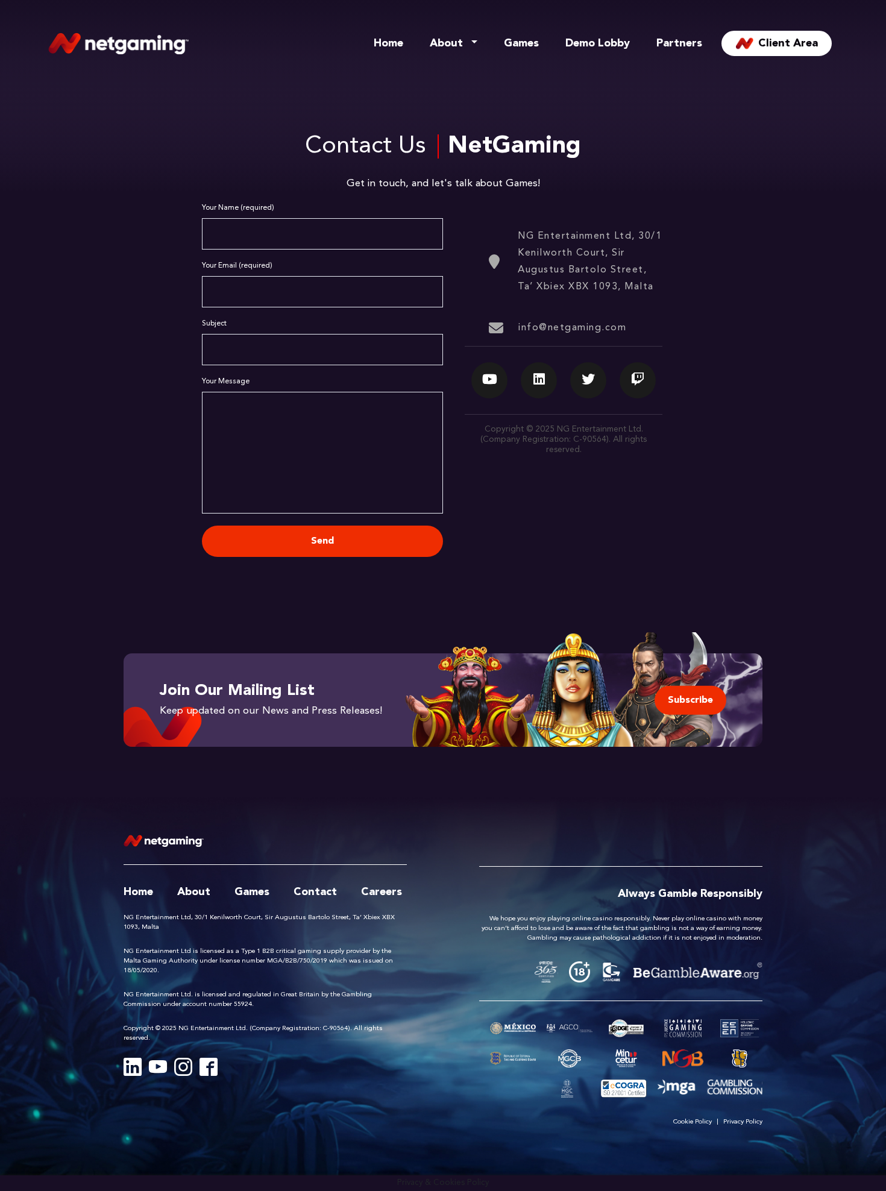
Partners (679, 43)
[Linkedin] (133, 1067)
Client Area (788, 43)
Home (388, 43)
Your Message (226, 381)
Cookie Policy (692, 1122)
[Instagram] (183, 1067)
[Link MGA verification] (677, 1088)
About (446, 43)
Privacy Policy (742, 1122)
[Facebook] (209, 1067)
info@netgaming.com (572, 328)
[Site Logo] (118, 43)
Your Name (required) (238, 208)
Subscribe (690, 700)
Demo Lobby (597, 43)
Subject (214, 323)
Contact (315, 892)
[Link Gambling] (734, 1088)
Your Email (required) (237, 265)
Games (521, 43)
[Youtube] (158, 1067)
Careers (381, 892)
